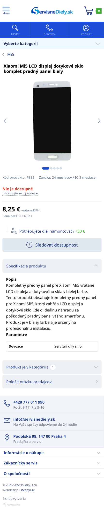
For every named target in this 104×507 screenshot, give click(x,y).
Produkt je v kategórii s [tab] (30, 367)
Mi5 (10, 54)
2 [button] (51, 168)
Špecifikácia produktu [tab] (26, 266)
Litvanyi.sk (27, 490)
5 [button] (60, 168)
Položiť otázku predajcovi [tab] (29, 381)
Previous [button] (5, 120)
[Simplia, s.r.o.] (52, 504)
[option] (52, 120)
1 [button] (45, 168)
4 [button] (57, 168)
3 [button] (54, 168)
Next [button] (99, 120)
